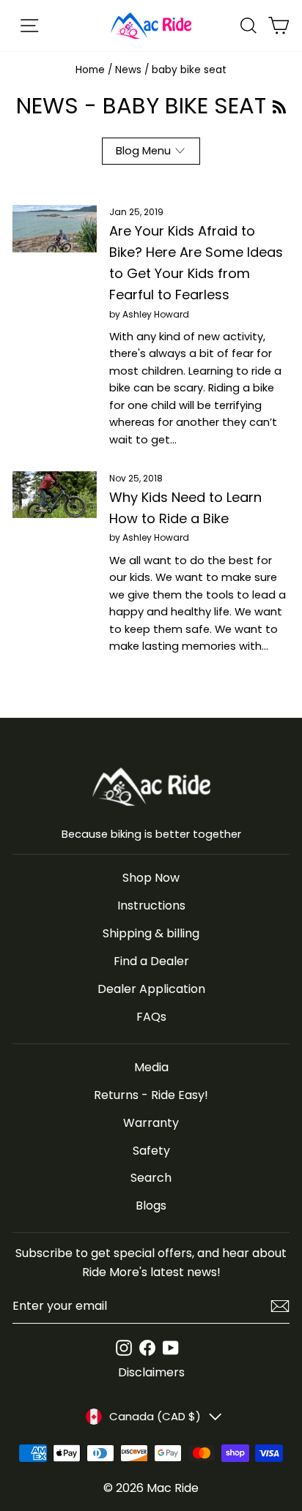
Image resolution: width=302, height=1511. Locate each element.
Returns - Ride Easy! (151, 1095)
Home (90, 70)
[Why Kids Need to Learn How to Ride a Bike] (54, 494)
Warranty (151, 1122)
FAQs (151, 1016)
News (128, 70)
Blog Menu (143, 150)
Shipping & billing (151, 933)
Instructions (151, 905)
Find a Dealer (151, 961)
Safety (151, 1150)
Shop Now (151, 877)
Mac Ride (173, 1488)
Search (151, 1177)
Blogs (151, 1205)
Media (151, 1067)
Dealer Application (151, 989)
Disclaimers (151, 1372)
